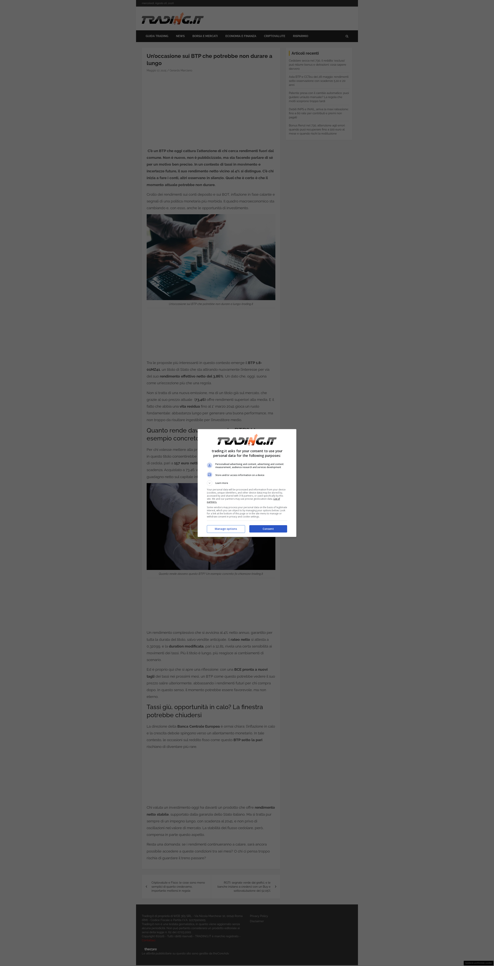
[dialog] (247, 483)
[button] (247, 483)
